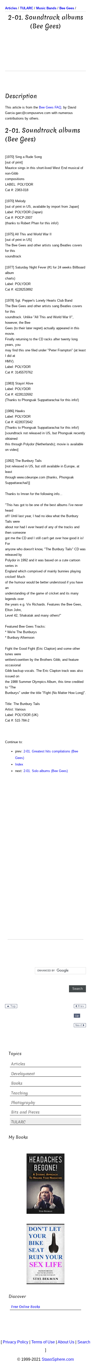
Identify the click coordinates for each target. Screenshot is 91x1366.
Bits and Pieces (25, 1112)
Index (19, 764)
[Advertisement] (45, 58)
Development (23, 1073)
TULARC (18, 1122)
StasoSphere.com (58, 1359)
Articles (18, 1064)
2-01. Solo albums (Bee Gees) (46, 771)
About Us (66, 1342)
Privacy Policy (15, 1342)
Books (16, 1083)
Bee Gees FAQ (50, 107)
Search (83, 1342)
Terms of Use (43, 1342)
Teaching (19, 1093)
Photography (23, 1102)
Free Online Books (25, 1306)
